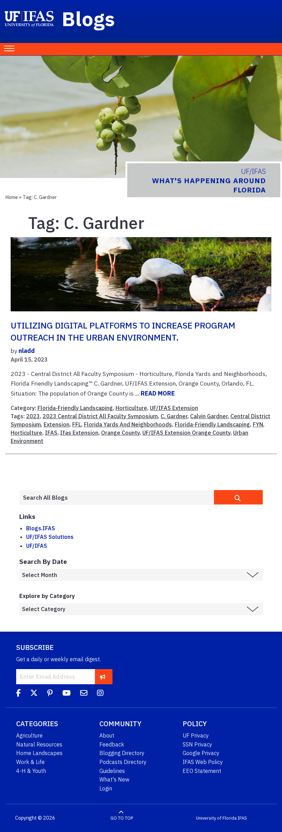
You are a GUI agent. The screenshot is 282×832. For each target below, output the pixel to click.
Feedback (111, 744)
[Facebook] (18, 694)
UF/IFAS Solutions (50, 536)
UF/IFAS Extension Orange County (186, 432)
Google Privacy (201, 753)
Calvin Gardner (209, 416)
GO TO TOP (121, 818)
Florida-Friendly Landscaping (75, 407)
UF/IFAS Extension (174, 407)
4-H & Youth (31, 770)
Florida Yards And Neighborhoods (128, 424)
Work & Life (30, 761)
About (106, 735)
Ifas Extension (79, 432)
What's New (114, 779)
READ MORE (158, 393)
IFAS (51, 432)
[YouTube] (66, 694)
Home (11, 197)
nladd (27, 351)
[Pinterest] (50, 694)
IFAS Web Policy (203, 761)
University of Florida (216, 818)
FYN (258, 424)
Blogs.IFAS (40, 528)
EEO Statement (202, 770)
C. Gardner (174, 416)
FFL (76, 424)
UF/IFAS (36, 545)
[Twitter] (33, 694)
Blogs (88, 18)
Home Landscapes (39, 753)
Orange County (120, 432)
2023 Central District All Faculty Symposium (100, 416)
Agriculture (29, 735)
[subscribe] (102, 676)
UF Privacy (196, 735)
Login (105, 788)
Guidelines (112, 770)
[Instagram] (100, 694)
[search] (238, 497)
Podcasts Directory (123, 761)
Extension (56, 424)
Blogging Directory (121, 753)
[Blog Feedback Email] (83, 694)
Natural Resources (39, 744)
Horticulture (131, 407)
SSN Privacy (197, 744)
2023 (33, 416)
